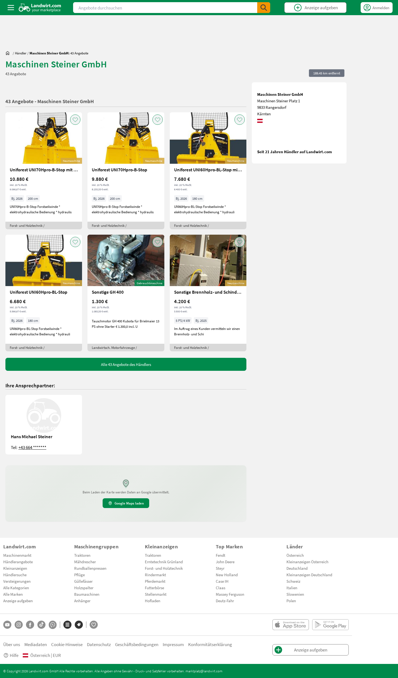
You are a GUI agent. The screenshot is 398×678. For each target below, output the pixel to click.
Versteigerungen (17, 581)
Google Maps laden (129, 503)
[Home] (39, 7)
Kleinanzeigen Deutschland (309, 574)
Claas (220, 587)
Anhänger (82, 600)
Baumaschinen (86, 594)
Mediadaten (35, 644)
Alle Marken (13, 594)
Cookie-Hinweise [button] (67, 644)
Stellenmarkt (156, 594)
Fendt (220, 555)
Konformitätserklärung (210, 644)
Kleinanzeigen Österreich (307, 561)
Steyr (220, 568)
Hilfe (14, 655)
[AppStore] (290, 624)
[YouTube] (7, 625)
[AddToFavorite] (75, 119)
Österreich (295, 555)
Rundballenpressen (90, 568)
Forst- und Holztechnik (164, 568)
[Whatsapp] (52, 624)
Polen (291, 600)
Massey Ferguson (230, 594)
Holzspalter (83, 587)
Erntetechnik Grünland (164, 561)
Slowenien (295, 594)
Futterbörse (154, 587)
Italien (291, 587)
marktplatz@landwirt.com (204, 671)
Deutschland (297, 568)
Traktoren (82, 555)
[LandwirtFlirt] (94, 625)
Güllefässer (83, 581)
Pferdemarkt (155, 581)
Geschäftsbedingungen (136, 644)
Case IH (222, 581)
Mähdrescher (85, 561)
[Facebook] (30, 625)
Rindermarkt (155, 574)
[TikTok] (41, 625)
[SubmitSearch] (263, 7)
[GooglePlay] (330, 624)
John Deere (225, 561)
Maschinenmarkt (17, 555)
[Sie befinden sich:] (9, 53)
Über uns (11, 644)
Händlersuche (15, 574)
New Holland (227, 574)
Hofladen (152, 600)
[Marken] (79, 625)
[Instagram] (19, 625)
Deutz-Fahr (225, 600)
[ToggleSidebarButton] (10, 7)
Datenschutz (99, 644)
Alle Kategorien (16, 587)
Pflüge (79, 574)
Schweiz (293, 581)
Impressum (173, 644)
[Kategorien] (67, 625)
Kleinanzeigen (15, 568)
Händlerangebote (18, 561)
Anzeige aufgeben (18, 600)
